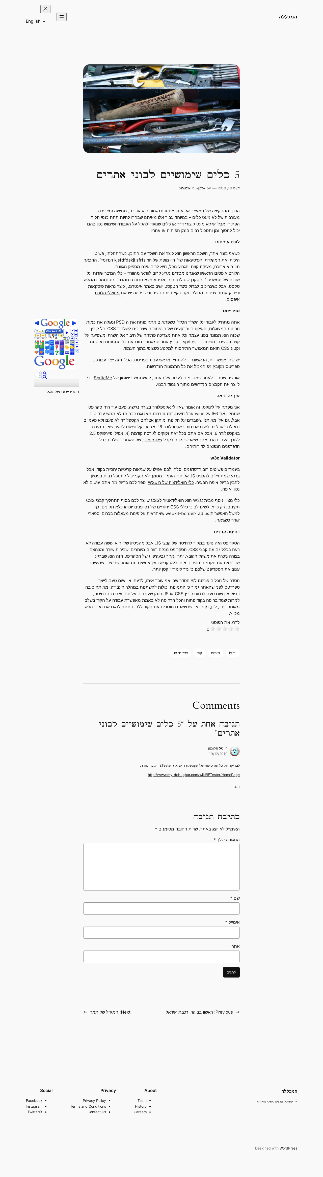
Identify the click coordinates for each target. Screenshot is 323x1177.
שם (235, 898)
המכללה (288, 17)
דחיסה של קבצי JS (173, 543)
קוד (199, 653)
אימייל (232, 922)
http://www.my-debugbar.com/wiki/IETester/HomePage (194, 774)
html (232, 653)
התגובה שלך (226, 839)
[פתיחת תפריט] (62, 17)
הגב (237, 786)
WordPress (288, 1148)
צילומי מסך (152, 439)
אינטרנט (184, 188)
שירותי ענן (180, 653)
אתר (236, 946)
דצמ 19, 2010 (229, 188)
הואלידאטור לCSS (167, 500)
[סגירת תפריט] (45, 9)
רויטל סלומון (218, 748)
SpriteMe (103, 377)
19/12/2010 (218, 754)
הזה (118, 359)
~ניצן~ (200, 188)
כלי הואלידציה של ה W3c (171, 482)
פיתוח (215, 653)
